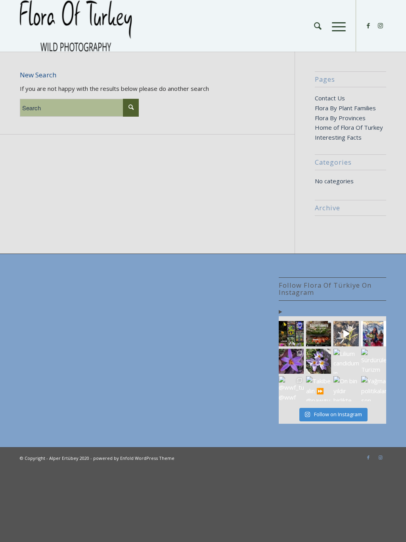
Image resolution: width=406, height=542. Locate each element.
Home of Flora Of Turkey (349, 127)
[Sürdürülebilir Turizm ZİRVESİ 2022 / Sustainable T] (373, 361)
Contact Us (330, 98)
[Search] (318, 26)
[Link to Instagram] (380, 25)
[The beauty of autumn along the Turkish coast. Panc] (345, 333)
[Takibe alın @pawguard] (318, 388)
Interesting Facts (338, 137)
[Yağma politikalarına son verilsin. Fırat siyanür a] (373, 388)
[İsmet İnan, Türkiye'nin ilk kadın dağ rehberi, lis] (373, 333)
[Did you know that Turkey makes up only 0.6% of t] (318, 333)
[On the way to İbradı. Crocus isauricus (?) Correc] (318, 361)
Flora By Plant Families (345, 108)
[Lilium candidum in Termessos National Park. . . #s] (345, 361)
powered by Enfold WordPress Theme (133, 458)
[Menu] (336, 26)
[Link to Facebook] (368, 25)
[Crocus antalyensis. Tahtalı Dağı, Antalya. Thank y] (291, 361)
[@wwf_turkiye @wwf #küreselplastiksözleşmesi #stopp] (291, 388)
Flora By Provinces (340, 118)
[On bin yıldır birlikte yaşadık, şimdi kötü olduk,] (345, 388)
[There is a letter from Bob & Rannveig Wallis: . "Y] (291, 333)
